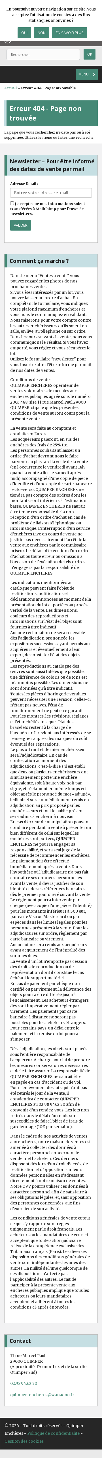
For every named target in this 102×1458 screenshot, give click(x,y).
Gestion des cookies (24, 1441)
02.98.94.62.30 (23, 1383)
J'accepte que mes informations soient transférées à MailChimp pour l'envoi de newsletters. (47, 209)
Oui (24, 32)
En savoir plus (70, 32)
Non (42, 32)
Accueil (10, 88)
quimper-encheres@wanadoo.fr (42, 1394)
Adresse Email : (24, 184)
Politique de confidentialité (53, 1433)
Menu (83, 74)
